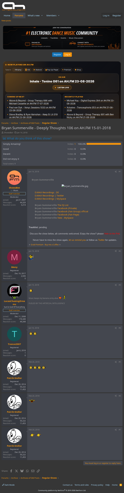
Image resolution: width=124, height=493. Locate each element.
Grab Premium (37, 244)
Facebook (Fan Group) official (61, 211)
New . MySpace (54, 217)
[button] (42, 15)
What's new (34, 15)
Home (7, 15)
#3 (120, 285)
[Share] (116, 171)
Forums (19, 15)
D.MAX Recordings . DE (47, 192)
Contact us (67, 484)
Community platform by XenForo (62, 490)
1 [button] (71, 143)
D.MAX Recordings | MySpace (50, 198)
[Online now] (14, 297)
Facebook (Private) (56, 208)
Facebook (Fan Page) (57, 214)
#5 (120, 362)
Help (107, 484)
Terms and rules (82, 484)
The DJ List (51, 204)
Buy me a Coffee (52, 244)
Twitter (101, 240)
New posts (6, 20)
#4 (120, 328)
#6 (120, 396)
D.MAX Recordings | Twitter (49, 195)
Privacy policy (97, 484)
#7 (120, 429)
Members (51, 15)
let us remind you (77, 240)
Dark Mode (9, 484)
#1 (120, 171)
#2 (120, 251)
